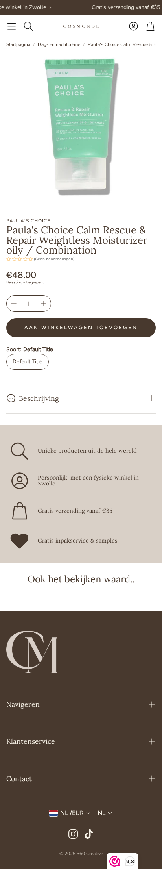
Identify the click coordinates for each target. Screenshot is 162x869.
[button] (11, 25)
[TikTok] (89, 834)
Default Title (27, 361)
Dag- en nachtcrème (59, 44)
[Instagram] (73, 834)
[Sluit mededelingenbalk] (154, 6)
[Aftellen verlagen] (14, 303)
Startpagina (18, 44)
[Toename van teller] (44, 303)
